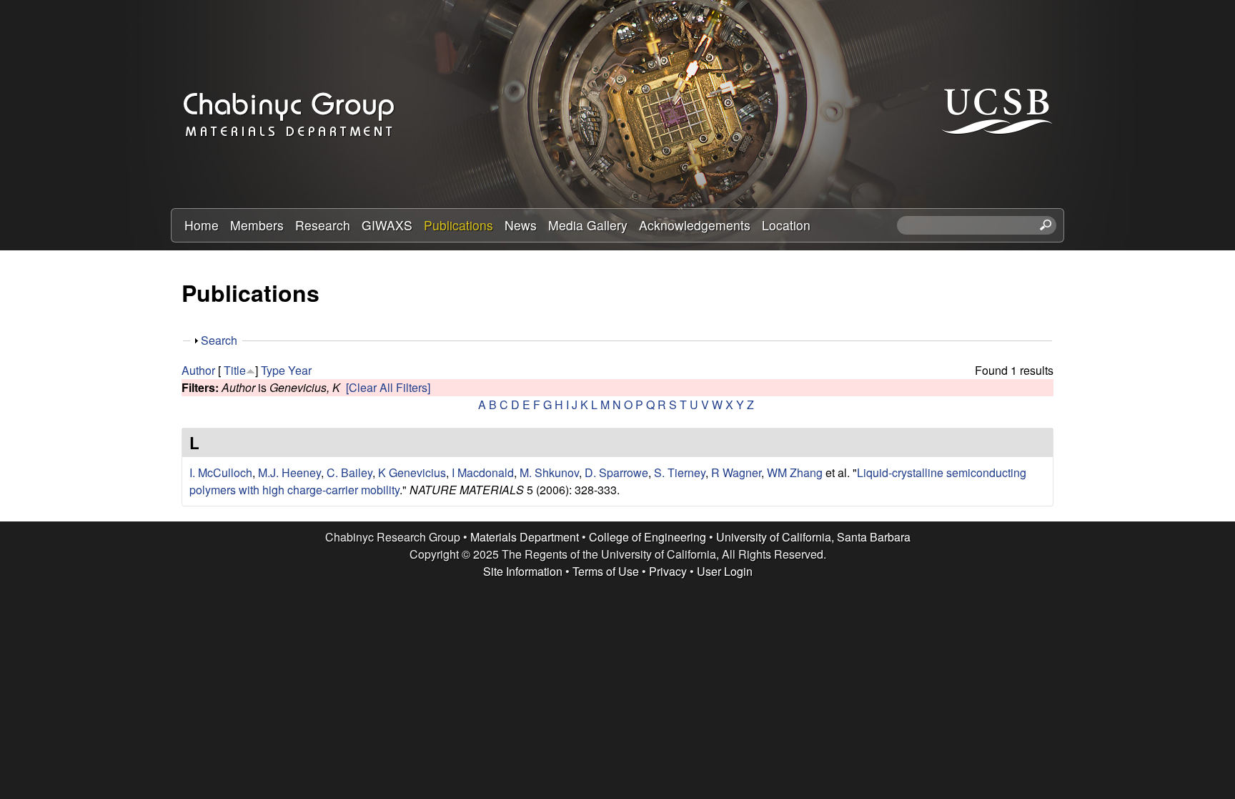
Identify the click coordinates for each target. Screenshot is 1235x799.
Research (322, 225)
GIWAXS (387, 225)
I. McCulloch (220, 472)
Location (786, 225)
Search (219, 340)
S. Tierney (679, 472)
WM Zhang (795, 472)
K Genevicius (412, 472)
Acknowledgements (694, 225)
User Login (725, 571)
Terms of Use (605, 571)
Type (273, 370)
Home (201, 225)
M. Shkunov (549, 472)
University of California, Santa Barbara (813, 537)
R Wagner (736, 472)
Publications (458, 225)
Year (300, 370)
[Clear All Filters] (388, 387)
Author (198, 370)
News (521, 225)
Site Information (522, 571)
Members (257, 225)
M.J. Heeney (289, 472)
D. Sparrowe (616, 472)
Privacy (668, 571)
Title (235, 370)
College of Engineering (647, 537)
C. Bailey (349, 472)
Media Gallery (588, 225)
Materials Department (524, 537)
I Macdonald (483, 472)
